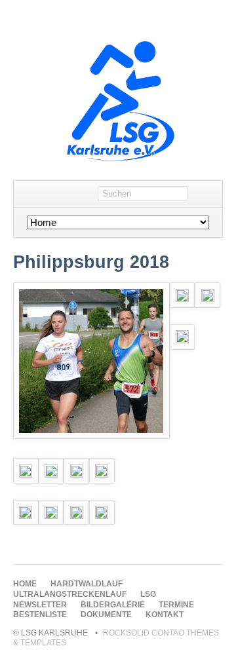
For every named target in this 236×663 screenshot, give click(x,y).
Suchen (209, 194)
